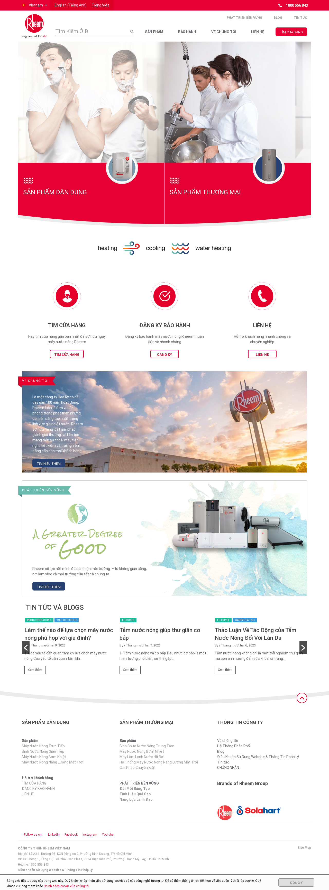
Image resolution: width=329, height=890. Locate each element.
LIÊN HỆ (257, 32)
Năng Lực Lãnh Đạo (136, 799)
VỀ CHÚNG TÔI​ (223, 32)
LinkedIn (54, 834)
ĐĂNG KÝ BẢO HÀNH (38, 789)
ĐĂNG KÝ (164, 354)
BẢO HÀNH (187, 32)
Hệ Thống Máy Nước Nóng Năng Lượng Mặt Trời (159, 762)
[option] (69, 648)
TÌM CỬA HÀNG (291, 32)
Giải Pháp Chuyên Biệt (138, 768)
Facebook (71, 834)
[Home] (35, 26)
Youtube (107, 834)
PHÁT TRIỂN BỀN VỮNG (244, 18)
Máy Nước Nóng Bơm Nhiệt (44, 757)
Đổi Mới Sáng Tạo (135, 789)
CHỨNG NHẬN (228, 768)
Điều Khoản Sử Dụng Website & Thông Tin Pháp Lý (258, 757)
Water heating (67, 620)
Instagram (90, 834)
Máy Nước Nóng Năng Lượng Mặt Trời (52, 762)
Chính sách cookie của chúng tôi (66, 886)
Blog (278, 18)
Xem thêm (35, 670)
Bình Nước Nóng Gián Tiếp (43, 751)
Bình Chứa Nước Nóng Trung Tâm (147, 746)
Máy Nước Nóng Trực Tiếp (43, 746)
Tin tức (300, 18)
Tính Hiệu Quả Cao (135, 794)
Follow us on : (33, 834)
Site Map (304, 847)
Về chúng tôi (227, 741)
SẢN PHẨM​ (154, 32)
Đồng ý (296, 883)
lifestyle (128, 620)
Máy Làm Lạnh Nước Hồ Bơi (142, 757)
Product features (39, 620)
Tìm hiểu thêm (49, 464)
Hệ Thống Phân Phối (234, 746)
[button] (34, 5)
